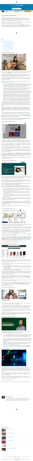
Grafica (4, 90)
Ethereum (8, 369)
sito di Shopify (12, 199)
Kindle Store (14, 261)
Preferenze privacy (17, 457)
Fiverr (4, 334)
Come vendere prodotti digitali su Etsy (8, 45)
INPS (28, 113)
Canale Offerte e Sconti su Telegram (8, 11)
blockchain (27, 368)
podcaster (7, 97)
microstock (16, 342)
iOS (11, 285)
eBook (4, 83)
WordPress (3, 180)
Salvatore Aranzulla (4, 16)
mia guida (18, 86)
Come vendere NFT (5, 50)
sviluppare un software (20, 93)
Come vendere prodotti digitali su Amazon (8, 46)
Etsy (6, 224)
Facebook (17, 144)
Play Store (8, 284)
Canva (4, 338)
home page (13, 143)
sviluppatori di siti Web (17, 97)
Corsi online (5, 87)
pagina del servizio (20, 201)
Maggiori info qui (18, 344)
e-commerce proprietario (23, 115)
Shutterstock (5, 342)
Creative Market (5, 345)
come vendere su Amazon (9, 278)
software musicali (8, 100)
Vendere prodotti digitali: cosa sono (7, 41)
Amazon (14, 259)
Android (8, 202)
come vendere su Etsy (20, 240)
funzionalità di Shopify (12, 179)
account (15, 144)
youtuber (10, 97)
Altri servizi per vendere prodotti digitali (8, 49)
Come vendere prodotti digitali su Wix (8, 42)
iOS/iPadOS (12, 202)
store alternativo (16, 284)
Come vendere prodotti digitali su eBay (8, 47)
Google (20, 144)
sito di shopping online (19, 276)
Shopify (3, 176)
